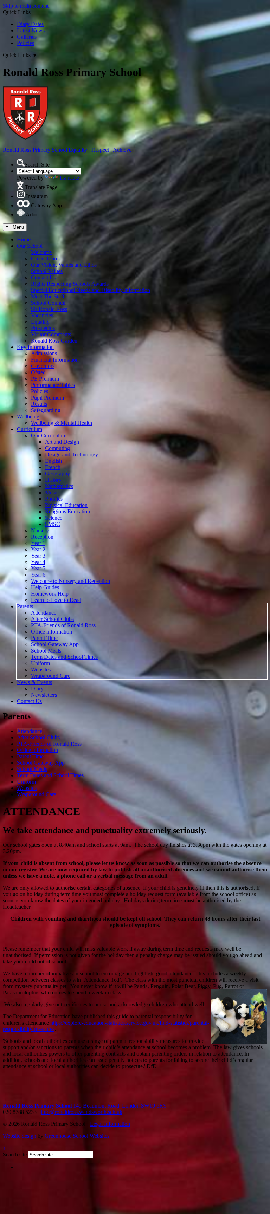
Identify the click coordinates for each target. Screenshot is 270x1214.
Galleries (27, 37)
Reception (42, 537)
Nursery (40, 530)
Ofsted (38, 372)
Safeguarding (45, 410)
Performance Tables (53, 385)
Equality (40, 322)
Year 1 (38, 543)
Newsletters (44, 695)
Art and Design (62, 442)
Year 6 (38, 575)
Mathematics (59, 486)
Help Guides (45, 587)
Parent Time (44, 638)
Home (24, 239)
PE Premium (45, 379)
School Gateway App (55, 644)
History (53, 480)
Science (53, 518)
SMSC (52, 524)
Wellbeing (28, 417)
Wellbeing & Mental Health (61, 423)
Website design (19, 1136)
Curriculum (29, 429)
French (52, 467)
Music (52, 492)
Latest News (31, 30)
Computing (57, 448)
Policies (25, 43)
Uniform (40, 663)
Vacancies (42, 315)
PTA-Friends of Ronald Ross (63, 625)
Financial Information (55, 360)
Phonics (54, 499)
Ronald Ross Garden (54, 341)
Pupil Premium (47, 398)
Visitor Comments (51, 334)
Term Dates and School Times (64, 657)
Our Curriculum (48, 436)
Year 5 (38, 568)
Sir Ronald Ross (49, 309)
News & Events (34, 682)
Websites (41, 670)
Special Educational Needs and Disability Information (90, 290)
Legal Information (110, 1124)
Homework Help (50, 594)
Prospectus (43, 328)
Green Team (44, 258)
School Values (47, 271)
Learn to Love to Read (56, 600)
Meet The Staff (47, 296)
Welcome (41, 252)
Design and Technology (71, 454)
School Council (48, 303)
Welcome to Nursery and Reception (70, 581)
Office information (51, 632)
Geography (57, 473)
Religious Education (67, 511)
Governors (42, 366)
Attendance (43, 613)
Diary (37, 689)
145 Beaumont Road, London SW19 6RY (85, 1106)
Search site (15, 1154)
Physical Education (66, 505)
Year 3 (38, 556)
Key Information (35, 347)
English (53, 461)
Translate (69, 178)
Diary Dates (30, 24)
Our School (30, 246)
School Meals (46, 651)
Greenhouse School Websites (77, 1136)
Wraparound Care (50, 676)
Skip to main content (26, 6)
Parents (25, 606)
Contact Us (43, 277)
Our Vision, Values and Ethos (64, 265)
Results (39, 404)
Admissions (44, 353)
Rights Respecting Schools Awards (70, 284)
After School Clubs (52, 619)
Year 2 (38, 549)
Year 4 (38, 562)
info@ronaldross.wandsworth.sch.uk (81, 1112)
